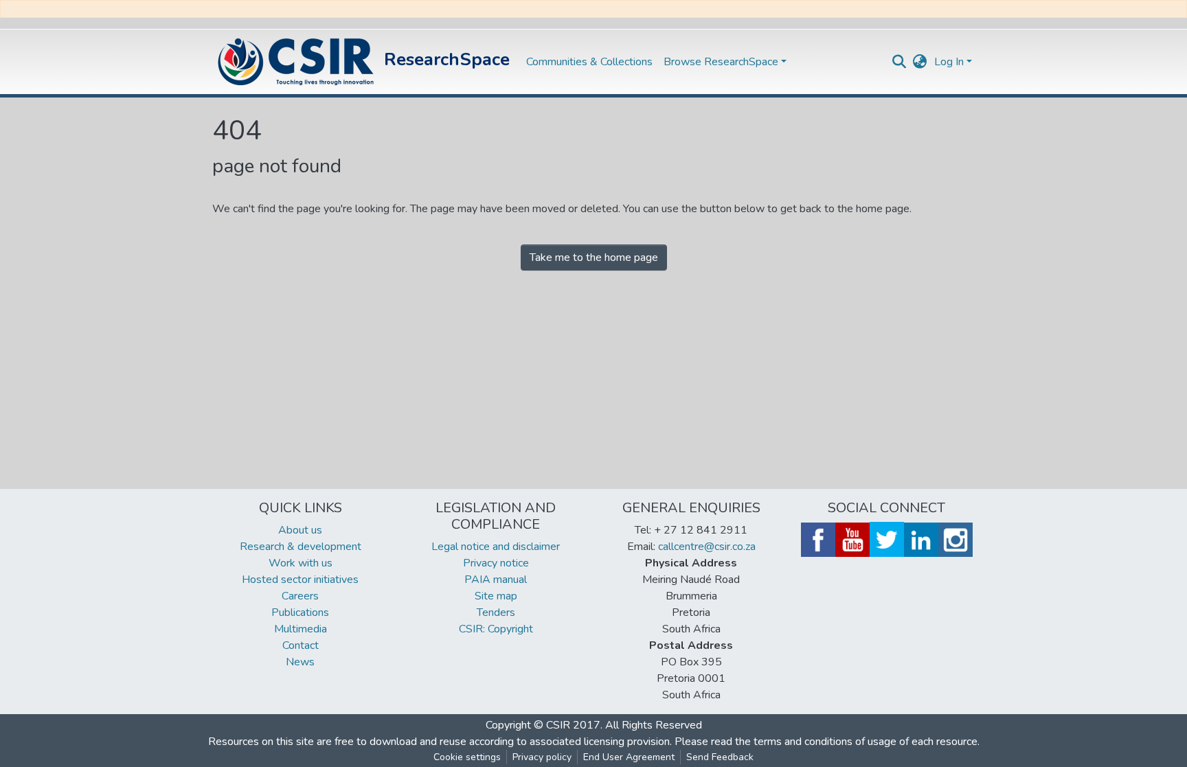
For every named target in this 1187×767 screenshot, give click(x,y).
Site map (496, 596)
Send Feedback (720, 757)
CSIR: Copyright (496, 629)
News (300, 661)
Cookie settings (467, 757)
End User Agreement (629, 757)
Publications (300, 612)
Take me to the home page (594, 257)
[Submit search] (899, 62)
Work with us (300, 563)
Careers (300, 596)
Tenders (496, 612)
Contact (300, 645)
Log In (949, 61)
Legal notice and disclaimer (495, 546)
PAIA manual (495, 579)
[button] (920, 62)
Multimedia (300, 629)
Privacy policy (542, 757)
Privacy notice (496, 563)
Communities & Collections (589, 61)
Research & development (300, 546)
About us (300, 530)
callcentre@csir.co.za (707, 546)
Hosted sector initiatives (300, 579)
